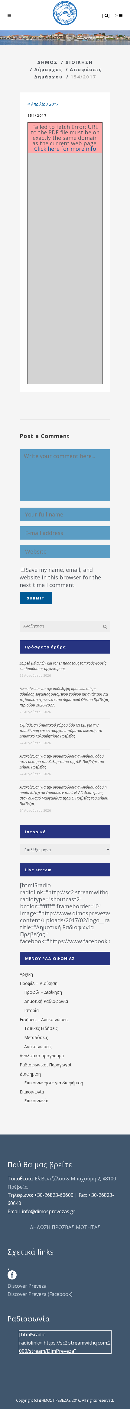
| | (106, 15)
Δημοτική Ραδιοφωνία (46, 1001)
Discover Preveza (27, 1286)
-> (116, 15)
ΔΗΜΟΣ (47, 62)
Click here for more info (65, 148)
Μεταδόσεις (36, 1037)
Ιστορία (31, 1010)
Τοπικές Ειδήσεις (40, 1028)
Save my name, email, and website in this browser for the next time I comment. (60, 577)
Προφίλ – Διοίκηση (38, 983)
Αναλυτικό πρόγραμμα (42, 1055)
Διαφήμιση (30, 1074)
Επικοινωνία (32, 1092)
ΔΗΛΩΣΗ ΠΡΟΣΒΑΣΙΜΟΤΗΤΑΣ (65, 1227)
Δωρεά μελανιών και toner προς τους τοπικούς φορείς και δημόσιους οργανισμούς (63, 666)
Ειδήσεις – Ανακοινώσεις (44, 1019)
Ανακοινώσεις (37, 1046)
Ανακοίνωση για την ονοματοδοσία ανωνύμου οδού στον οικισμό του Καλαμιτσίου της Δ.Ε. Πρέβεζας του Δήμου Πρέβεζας (62, 762)
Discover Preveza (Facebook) (40, 1294)
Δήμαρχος (48, 69)
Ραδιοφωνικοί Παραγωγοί (45, 1065)
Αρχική (26, 974)
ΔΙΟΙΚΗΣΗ (79, 62)
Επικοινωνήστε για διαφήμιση (53, 1083)
